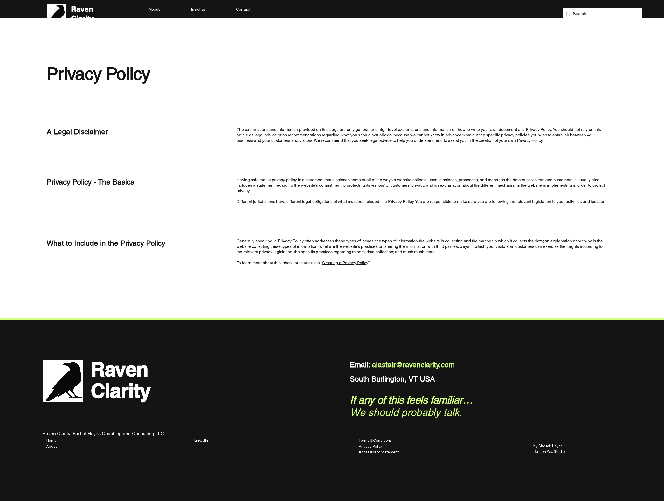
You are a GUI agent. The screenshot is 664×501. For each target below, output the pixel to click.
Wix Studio (556, 451)
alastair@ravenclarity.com (413, 365)
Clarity (121, 390)
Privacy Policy (371, 446)
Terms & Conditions (375, 440)
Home (51, 440)
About (51, 446)
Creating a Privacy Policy (345, 262)
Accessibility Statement (379, 452)
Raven (82, 9)
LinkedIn (201, 440)
